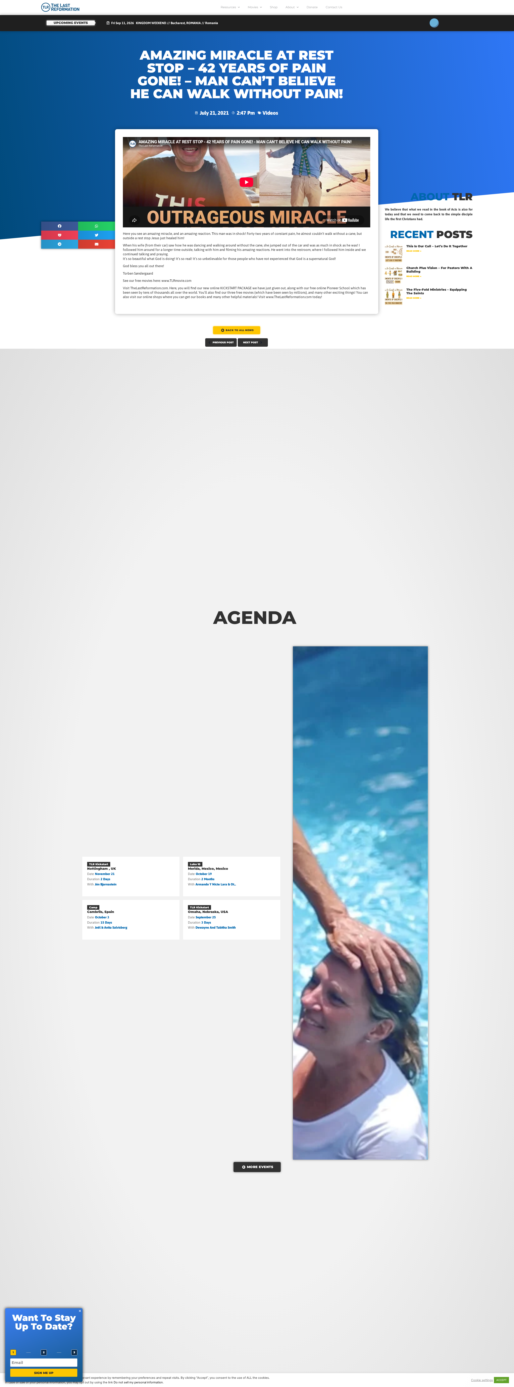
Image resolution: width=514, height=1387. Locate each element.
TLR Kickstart (98, 864)
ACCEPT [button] (501, 1380)
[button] (59, 226)
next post (250, 342)
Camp (93, 907)
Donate (312, 7)
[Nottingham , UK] (130, 876)
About (290, 7)
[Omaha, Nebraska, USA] (231, 920)
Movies (253, 7)
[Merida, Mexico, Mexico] (231, 876)
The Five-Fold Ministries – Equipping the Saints (436, 291)
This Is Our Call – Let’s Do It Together (436, 246)
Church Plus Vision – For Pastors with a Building (439, 269)
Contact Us (334, 7)
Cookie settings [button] (482, 1380)
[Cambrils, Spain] (130, 920)
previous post (223, 342)
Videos (270, 113)
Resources (228, 7)
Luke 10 (195, 864)
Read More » (413, 251)
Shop (273, 7)
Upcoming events (71, 23)
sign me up (43, 1373)
